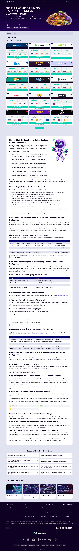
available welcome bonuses (39, 204)
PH (7, 528)
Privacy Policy (68, 516)
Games (47, 1)
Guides (66, 1)
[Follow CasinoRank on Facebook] (57, 528)
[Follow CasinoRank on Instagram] (60, 528)
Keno (27, 510)
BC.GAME (11, 510)
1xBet (10, 507)
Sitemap (58, 549)
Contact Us (68, 510)
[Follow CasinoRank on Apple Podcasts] (71, 528)
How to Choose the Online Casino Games (49, 510)
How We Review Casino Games (27, 516)
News (71, 1)
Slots (27, 514)
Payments (60, 1)
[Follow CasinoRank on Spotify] (68, 528)
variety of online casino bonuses (35, 333)
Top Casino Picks (9, 40)
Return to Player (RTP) (29, 357)
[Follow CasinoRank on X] (63, 528)
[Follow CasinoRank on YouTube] (66, 528)
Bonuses (53, 1)
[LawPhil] (28, 539)
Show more (39, 127)
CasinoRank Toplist (30, 179)
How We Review (67, 512)
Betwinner (12, 243)
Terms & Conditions (23, 549)
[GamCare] (42, 539)
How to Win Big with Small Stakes (48, 512)
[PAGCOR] (24, 539)
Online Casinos (40, 1)
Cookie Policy (41, 549)
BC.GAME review (39, 58)
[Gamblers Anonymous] (33, 539)
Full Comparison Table (19, 40)
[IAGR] (50, 539)
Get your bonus (17, 56)
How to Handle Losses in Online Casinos (48, 516)
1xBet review (17, 58)
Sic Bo (27, 512)
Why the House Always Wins (48, 507)
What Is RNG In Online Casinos (48, 514)
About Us (68, 507)
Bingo (27, 507)
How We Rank (68, 514)
